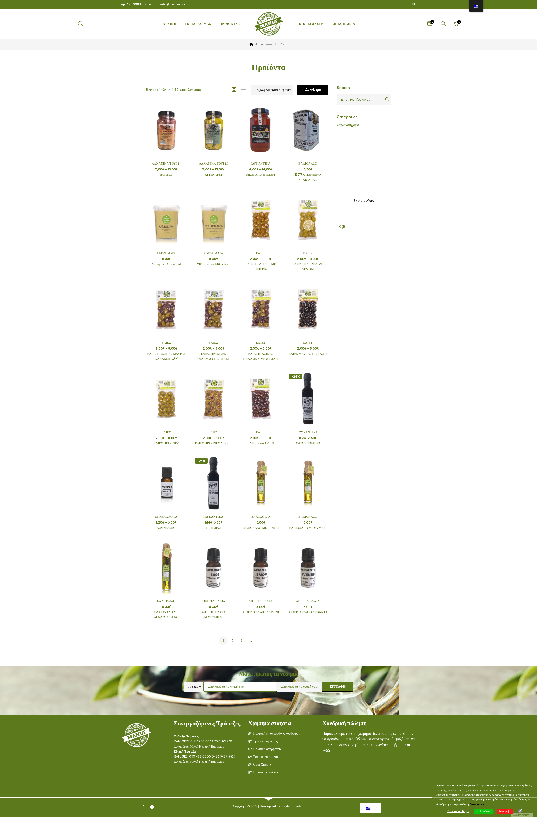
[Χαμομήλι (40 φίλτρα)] (166, 220)
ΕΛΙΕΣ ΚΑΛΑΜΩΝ (261, 443)
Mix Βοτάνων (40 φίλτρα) (214, 264)
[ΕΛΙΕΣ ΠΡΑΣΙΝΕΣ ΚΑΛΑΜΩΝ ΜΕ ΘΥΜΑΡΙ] (260, 309)
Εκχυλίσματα (166, 516)
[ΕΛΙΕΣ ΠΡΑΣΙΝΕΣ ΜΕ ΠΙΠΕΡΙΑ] (260, 220)
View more (477, 804)
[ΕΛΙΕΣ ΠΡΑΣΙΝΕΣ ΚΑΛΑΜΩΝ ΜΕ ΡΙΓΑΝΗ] (213, 309)
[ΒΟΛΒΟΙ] (166, 130)
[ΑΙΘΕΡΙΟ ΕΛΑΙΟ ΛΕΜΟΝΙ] (260, 568)
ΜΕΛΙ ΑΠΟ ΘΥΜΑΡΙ (260, 175)
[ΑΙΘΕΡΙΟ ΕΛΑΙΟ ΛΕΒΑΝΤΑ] (307, 568)
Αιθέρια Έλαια (213, 601)
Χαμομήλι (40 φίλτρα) (166, 264)
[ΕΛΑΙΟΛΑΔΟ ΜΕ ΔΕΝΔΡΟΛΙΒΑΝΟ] (166, 568)
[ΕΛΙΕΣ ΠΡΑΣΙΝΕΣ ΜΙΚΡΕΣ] (213, 399)
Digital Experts (292, 806)
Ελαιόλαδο (307, 163)
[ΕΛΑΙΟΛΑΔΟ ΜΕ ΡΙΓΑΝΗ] (260, 483)
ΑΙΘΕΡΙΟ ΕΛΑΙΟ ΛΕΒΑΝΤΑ (307, 612)
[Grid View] (234, 90)
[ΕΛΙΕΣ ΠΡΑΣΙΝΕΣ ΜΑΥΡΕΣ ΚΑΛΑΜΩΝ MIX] (166, 309)
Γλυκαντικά (261, 163)
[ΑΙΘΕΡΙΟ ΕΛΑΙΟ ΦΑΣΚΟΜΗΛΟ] (213, 568)
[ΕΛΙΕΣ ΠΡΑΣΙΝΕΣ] (166, 399)
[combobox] (272, 90)
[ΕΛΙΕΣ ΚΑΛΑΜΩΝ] (260, 399)
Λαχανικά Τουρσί (166, 163)
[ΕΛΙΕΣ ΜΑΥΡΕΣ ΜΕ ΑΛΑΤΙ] (307, 309)
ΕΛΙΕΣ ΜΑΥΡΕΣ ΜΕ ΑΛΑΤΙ (308, 354)
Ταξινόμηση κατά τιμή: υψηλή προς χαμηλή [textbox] (273, 90)
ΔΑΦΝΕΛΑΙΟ (166, 528)
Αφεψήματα (166, 253)
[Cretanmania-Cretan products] (268, 24)
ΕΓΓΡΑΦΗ (337, 687)
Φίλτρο (315, 90)
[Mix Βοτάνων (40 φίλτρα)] (213, 220)
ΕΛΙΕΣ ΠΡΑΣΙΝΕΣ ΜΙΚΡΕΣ (213, 443)
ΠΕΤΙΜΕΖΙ (213, 528)
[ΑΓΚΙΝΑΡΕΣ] (213, 130)
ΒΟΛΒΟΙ (166, 175)
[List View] (243, 90)
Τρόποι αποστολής (265, 757)
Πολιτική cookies (265, 772)
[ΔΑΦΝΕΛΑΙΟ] (166, 483)
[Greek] (370, 808)
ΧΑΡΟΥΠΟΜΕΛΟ (308, 443)
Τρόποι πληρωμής (265, 741)
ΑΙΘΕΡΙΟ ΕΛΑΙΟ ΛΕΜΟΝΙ (260, 612)
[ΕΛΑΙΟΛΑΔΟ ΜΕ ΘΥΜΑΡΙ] (307, 483)
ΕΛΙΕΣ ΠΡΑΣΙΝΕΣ (166, 443)
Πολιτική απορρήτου (267, 749)
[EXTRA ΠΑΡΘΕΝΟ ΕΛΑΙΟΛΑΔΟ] (307, 130)
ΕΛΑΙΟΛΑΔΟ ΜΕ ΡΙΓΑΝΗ (261, 528)
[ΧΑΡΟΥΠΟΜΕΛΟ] (307, 399)
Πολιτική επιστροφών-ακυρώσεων (276, 733)
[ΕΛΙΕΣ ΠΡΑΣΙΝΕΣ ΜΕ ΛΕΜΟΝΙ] (307, 220)
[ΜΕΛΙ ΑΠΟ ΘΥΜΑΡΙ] (260, 130)
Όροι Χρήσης (262, 764)
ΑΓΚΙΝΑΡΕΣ (213, 175)
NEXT (251, 640)
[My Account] (443, 24)
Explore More (364, 201)
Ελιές (260, 253)
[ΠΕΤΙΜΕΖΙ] (213, 483)
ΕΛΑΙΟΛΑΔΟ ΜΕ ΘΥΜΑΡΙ (307, 528)
